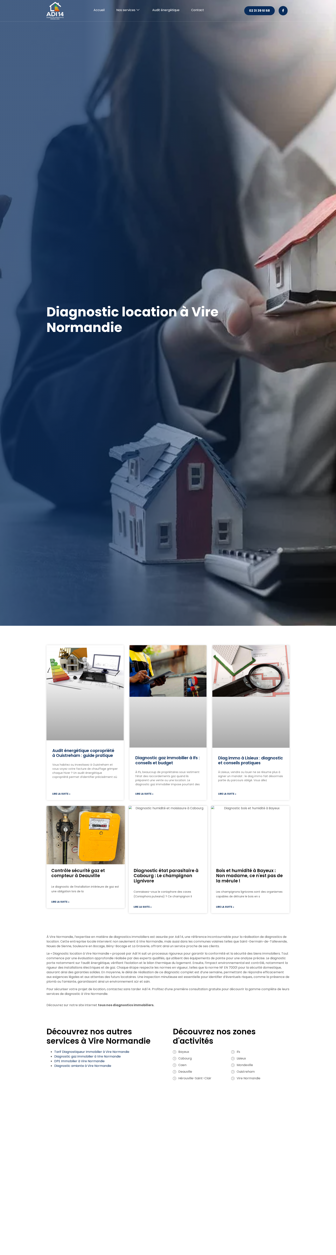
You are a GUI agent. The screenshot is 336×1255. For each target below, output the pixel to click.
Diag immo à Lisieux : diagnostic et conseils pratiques (250, 760)
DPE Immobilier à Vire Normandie (79, 1061)
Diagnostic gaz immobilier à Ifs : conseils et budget (167, 760)
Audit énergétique (165, 10)
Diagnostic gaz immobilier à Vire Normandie (87, 1056)
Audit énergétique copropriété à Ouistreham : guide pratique (83, 753)
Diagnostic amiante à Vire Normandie (82, 1066)
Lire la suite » (61, 793)
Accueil (99, 10)
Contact (197, 10)
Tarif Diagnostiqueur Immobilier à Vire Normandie (91, 1052)
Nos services (125, 10)
